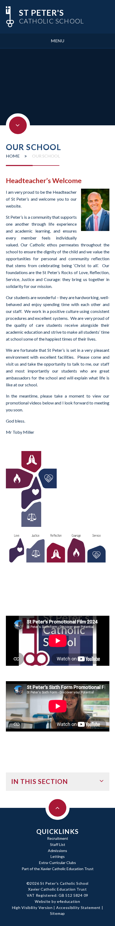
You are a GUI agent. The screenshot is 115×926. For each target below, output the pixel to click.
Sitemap (57, 913)
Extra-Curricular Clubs (57, 862)
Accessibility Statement (78, 907)
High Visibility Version (32, 907)
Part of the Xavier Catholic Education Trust (58, 868)
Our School (46, 155)
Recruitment (57, 838)
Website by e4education (57, 901)
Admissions (57, 850)
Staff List (57, 844)
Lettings (58, 856)
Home (13, 155)
